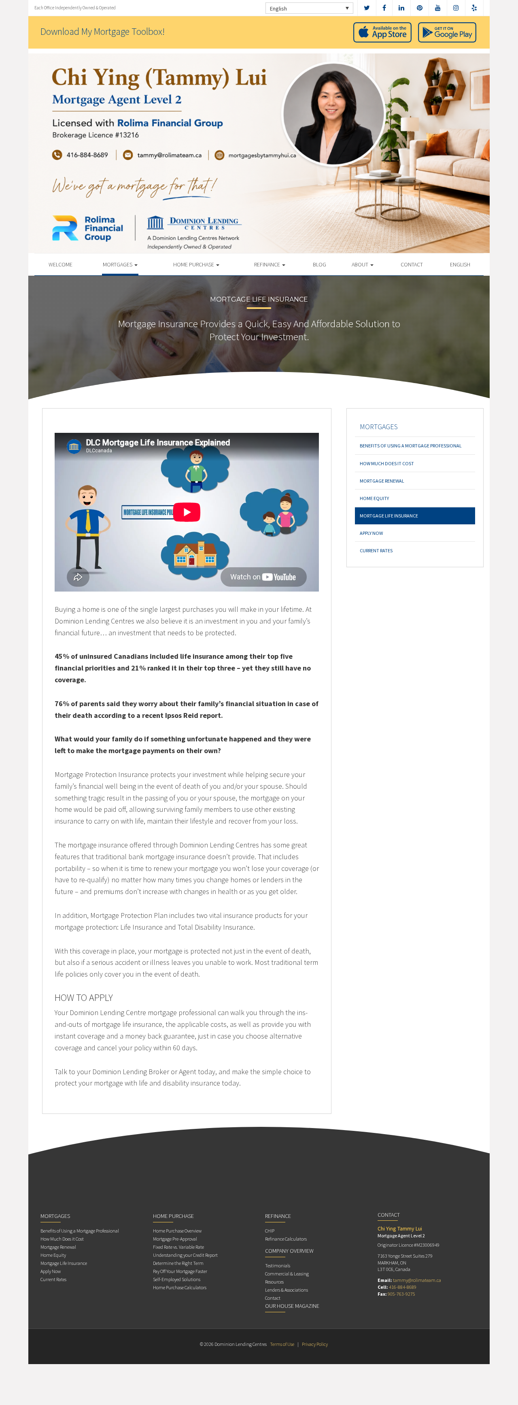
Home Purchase (194, 264)
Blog (319, 264)
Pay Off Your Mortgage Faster (180, 1271)
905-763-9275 (401, 1294)
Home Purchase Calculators (179, 1287)
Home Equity (374, 498)
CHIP (269, 1231)
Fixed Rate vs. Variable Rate (178, 1247)
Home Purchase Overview (177, 1231)
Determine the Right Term (178, 1263)
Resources (274, 1282)
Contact (412, 264)
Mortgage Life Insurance (389, 516)
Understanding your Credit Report (185, 1255)
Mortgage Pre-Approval (175, 1239)
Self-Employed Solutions (176, 1279)
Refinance (267, 264)
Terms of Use (282, 1344)
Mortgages (118, 264)
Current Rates (376, 550)
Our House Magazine (292, 1305)
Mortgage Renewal (382, 481)
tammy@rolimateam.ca (417, 1280)
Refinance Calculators (286, 1239)
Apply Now (371, 533)
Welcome (60, 264)
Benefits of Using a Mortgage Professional (411, 446)
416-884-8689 (402, 1287)
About (360, 264)
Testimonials (277, 1265)
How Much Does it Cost (387, 463)
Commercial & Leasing (287, 1274)
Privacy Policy (315, 1344)
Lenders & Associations (286, 1290)
